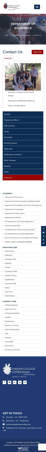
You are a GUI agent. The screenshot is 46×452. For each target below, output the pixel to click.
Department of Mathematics (15, 213)
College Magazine (11, 305)
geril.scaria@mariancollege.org (24, 100)
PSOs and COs (9, 126)
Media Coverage (10, 160)
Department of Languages (14, 209)
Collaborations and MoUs (13, 154)
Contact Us (8, 58)
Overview (7, 114)
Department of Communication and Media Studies (22, 201)
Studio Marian (10, 296)
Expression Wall (10, 283)
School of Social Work (12, 225)
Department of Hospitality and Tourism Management (23, 205)
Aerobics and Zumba (12, 350)
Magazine (7, 166)
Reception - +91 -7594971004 (16, 417)
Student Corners (11, 275)
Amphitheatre (9, 279)
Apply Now (37, 52)
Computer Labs (10, 259)
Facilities (8, 317)
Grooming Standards (12, 313)
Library (7, 288)
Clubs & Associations (12, 329)
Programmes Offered (11, 120)
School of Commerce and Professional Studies (21, 238)
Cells (6, 333)
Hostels (7, 267)
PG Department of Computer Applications (19, 221)
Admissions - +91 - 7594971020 (17, 421)
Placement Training (12, 325)
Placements (8, 137)
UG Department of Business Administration (20, 230)
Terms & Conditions (36, 445)
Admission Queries (10, 143)
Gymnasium (9, 346)
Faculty (6, 131)
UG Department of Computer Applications (19, 234)
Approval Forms (10, 309)
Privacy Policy (25, 445)
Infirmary (8, 337)
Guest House (9, 251)
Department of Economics (21, 35)
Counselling (9, 341)
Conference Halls (11, 271)
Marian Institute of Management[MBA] (18, 242)
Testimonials (8, 149)
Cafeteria (8, 263)
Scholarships (9, 321)
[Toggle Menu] (43, 7)
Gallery (6, 172)
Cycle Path (9, 292)
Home (6, 35)
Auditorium (9, 255)
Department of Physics (13, 217)
